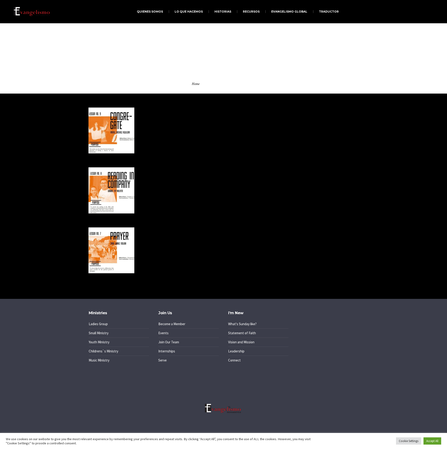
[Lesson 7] (111, 250)
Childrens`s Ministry (103, 351)
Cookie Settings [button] (408, 441)
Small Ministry (98, 333)
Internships (166, 351)
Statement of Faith (242, 333)
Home (196, 83)
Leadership (236, 351)
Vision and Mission (241, 342)
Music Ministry (99, 360)
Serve (162, 360)
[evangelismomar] (223, 408)
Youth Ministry (99, 342)
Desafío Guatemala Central (317, 208)
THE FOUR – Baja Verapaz (316, 166)
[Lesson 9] (111, 130)
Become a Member (171, 324)
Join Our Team (168, 342)
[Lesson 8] (111, 190)
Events (163, 333)
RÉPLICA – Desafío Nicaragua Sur (321, 196)
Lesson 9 (154, 116)
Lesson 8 (154, 176)
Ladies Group (98, 324)
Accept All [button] (432, 441)
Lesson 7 (153, 236)
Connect (234, 360)
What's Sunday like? (242, 324)
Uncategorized (313, 242)
